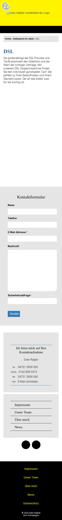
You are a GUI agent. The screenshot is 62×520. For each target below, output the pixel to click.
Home (8, 39)
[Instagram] (36, 444)
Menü (55, 29)
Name (11, 205)
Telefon (12, 218)
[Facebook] (26, 444)
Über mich (22, 419)
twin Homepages (31, 515)
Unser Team (23, 412)
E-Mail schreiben (28, 381)
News (18, 427)
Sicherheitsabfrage (19, 295)
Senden (14, 313)
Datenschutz (31, 503)
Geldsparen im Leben (23, 39)
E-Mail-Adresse (17, 232)
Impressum (22, 405)
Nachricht (13, 246)
